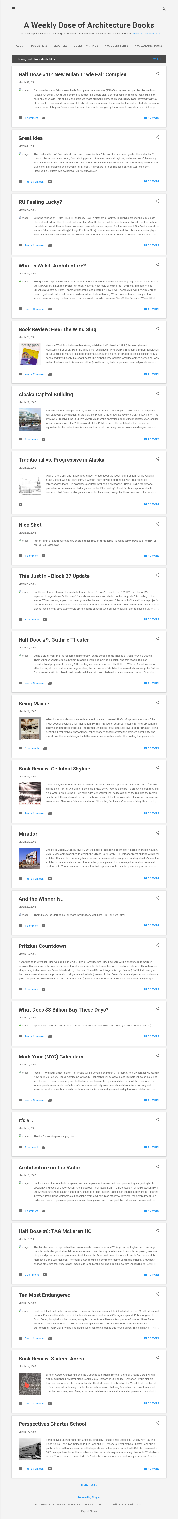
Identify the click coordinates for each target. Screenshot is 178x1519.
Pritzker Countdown (42, 946)
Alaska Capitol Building (46, 394)
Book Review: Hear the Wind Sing (57, 329)
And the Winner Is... (42, 899)
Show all (154, 59)
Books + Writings (86, 45)
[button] (157, 73)
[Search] (164, 9)
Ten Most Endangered (45, 1295)
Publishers (39, 45)
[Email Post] (43, 119)
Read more (151, 117)
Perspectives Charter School (52, 1424)
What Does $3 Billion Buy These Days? (63, 1010)
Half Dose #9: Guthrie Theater (54, 640)
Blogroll (60, 45)
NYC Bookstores (116, 45)
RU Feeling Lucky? (40, 202)
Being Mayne (34, 704)
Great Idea (31, 138)
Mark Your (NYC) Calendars (51, 1057)
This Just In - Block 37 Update (54, 576)
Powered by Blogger (89, 1497)
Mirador (28, 834)
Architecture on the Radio (49, 1167)
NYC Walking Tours (148, 45)
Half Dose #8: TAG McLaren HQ (55, 1231)
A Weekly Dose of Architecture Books (89, 25)
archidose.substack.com (146, 33)
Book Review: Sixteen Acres (51, 1359)
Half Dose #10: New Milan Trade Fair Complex (72, 74)
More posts (89, 1484)
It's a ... (27, 1120)
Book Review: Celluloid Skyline (54, 769)
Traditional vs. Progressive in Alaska (61, 460)
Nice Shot (30, 525)
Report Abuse (89, 1511)
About (20, 45)
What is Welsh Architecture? (52, 266)
